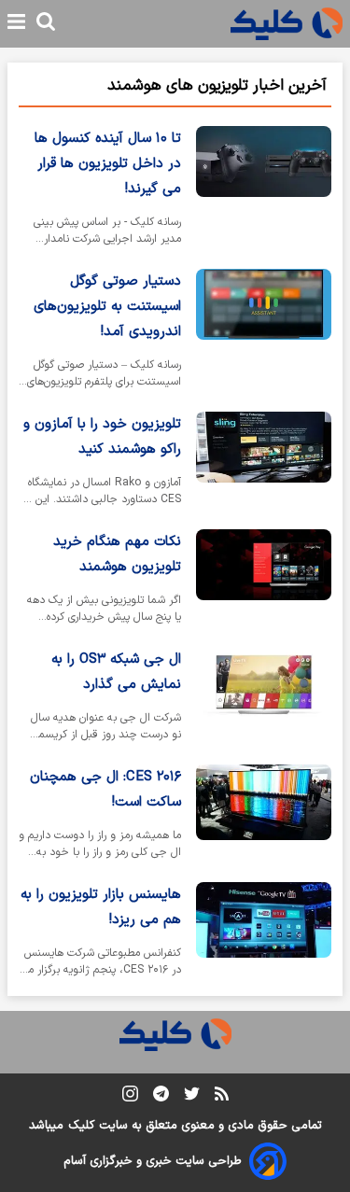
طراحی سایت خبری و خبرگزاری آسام (152, 1161)
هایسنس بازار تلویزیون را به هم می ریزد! (101, 907)
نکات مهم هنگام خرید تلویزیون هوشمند (117, 554)
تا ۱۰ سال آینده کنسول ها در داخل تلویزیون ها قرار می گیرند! (108, 164)
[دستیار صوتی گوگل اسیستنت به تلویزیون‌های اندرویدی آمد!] (263, 333)
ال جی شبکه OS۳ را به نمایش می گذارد (116, 672)
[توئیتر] (192, 1097)
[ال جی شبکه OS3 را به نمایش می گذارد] (263, 698)
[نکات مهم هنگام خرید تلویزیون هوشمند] (263, 580)
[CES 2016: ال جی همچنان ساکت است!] (263, 815)
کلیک (81, 1125)
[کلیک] (287, 23)
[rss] (222, 1097)
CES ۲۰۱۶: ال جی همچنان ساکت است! (105, 789)
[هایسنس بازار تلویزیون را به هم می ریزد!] (263, 933)
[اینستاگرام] (130, 1097)
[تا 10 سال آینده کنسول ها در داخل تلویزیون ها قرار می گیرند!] (263, 190)
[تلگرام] (161, 1097)
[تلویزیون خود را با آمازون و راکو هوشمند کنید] (263, 463)
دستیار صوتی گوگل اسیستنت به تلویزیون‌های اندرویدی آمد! (107, 307)
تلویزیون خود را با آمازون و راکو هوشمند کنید (102, 437)
